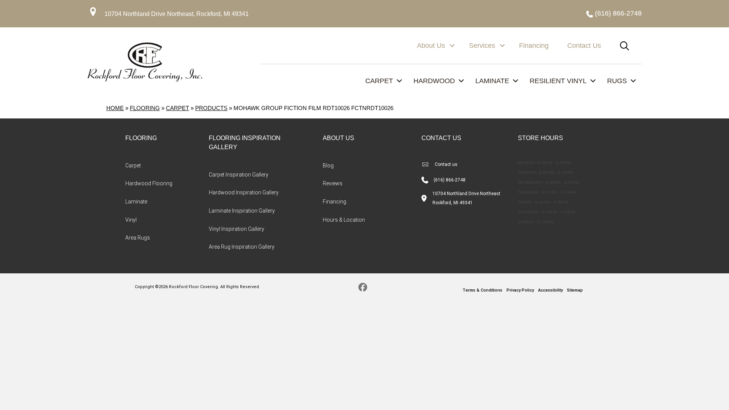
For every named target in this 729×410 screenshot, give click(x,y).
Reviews (332, 183)
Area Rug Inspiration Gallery (242, 247)
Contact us (446, 164)
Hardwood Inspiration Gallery (244, 192)
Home (115, 108)
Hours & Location (344, 220)
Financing (534, 45)
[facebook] (362, 288)
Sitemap (575, 290)
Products (211, 108)
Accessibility (550, 290)
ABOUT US (338, 138)
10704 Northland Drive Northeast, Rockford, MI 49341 (176, 14)
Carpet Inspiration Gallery (238, 175)
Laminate (136, 202)
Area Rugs (137, 238)
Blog (328, 165)
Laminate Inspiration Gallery (242, 211)
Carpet (177, 108)
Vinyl (131, 220)
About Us (431, 45)
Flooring (145, 108)
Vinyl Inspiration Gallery (236, 229)
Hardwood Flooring (148, 183)
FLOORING (141, 138)
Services (482, 45)
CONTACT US (441, 138)
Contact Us (584, 45)
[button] (452, 45)
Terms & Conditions (482, 290)
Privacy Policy (520, 290)
